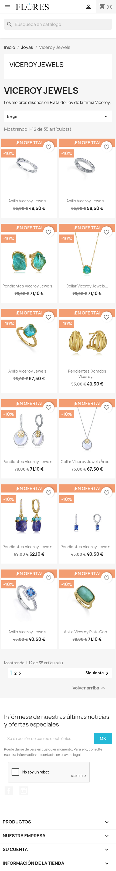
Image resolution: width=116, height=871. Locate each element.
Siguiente (98, 673)
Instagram (23, 790)
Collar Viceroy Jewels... (87, 286)
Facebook (9, 790)
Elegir (58, 116)
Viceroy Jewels (36, 64)
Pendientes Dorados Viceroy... (87, 373)
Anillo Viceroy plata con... (87, 631)
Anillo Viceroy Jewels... (29, 200)
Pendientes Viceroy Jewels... (29, 286)
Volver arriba (89, 688)
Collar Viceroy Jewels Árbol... (87, 461)
